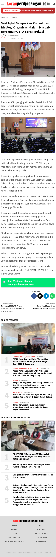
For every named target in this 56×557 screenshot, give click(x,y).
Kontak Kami (41, 537)
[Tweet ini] (40, 296)
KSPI (41, 525)
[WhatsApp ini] (52, 296)
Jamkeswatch (23, 369)
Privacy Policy (41, 533)
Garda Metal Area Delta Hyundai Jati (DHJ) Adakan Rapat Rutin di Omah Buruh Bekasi (32, 395)
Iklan (14, 533)
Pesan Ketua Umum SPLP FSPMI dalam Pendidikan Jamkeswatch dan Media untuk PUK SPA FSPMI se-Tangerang (32, 373)
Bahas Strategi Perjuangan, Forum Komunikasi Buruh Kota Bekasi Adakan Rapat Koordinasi (30, 407)
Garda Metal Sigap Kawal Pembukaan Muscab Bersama (44, 306)
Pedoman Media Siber (14, 541)
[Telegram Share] (46, 296)
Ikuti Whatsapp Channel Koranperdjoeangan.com (21, 282)
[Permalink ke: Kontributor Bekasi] (3, 37)
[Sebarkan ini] (34, 296)
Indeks (14, 529)
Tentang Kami (14, 537)
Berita (22, 357)
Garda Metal (17, 392)
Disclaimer (41, 541)
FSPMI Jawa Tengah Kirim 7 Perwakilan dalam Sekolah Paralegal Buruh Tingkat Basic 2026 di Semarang (31, 361)
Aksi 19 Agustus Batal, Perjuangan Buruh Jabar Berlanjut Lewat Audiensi (32, 465)
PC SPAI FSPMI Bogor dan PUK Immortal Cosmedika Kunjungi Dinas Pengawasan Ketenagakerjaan (31, 456)
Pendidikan (30, 357)
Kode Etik (41, 529)
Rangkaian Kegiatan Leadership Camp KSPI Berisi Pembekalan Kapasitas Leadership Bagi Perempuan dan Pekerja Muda (33, 385)
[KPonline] (28, 3)
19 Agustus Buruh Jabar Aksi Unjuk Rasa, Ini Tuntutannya (33, 476)
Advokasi (16, 357)
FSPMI (14, 525)
